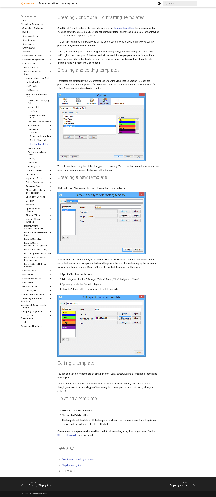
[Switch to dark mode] (159, 3)
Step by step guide (67, 435)
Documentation (28, 16)
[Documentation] (27, 3)
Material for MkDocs (38, 494)
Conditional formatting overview (78, 459)
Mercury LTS (68, 3)
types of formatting (124, 28)
